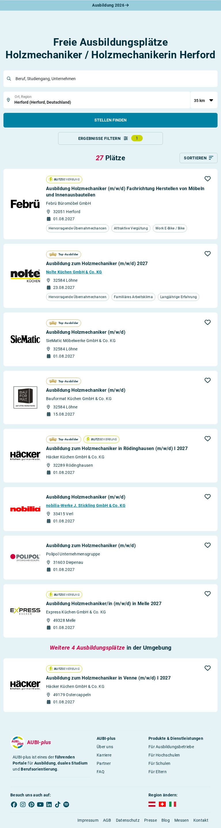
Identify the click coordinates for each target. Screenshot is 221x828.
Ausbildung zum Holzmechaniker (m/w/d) (91, 545)
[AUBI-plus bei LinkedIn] (49, 804)
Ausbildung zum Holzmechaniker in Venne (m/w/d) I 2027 (108, 678)
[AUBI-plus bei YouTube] (40, 804)
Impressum (87, 820)
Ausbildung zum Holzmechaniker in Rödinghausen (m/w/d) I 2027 (117, 448)
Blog (165, 820)
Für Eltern (157, 771)
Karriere (104, 755)
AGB (107, 820)
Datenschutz (128, 820)
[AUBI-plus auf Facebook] (14, 804)
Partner (104, 763)
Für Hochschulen (164, 755)
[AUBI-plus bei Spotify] (66, 804)
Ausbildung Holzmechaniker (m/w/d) (85, 332)
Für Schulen (159, 763)
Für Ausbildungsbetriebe (171, 746)
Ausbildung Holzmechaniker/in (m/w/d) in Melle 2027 (103, 603)
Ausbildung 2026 (108, 5)
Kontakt (200, 820)
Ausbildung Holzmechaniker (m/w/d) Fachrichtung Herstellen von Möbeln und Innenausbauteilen (125, 192)
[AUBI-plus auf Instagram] (22, 804)
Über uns (105, 746)
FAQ (100, 771)
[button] (208, 178)
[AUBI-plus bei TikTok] (57, 804)
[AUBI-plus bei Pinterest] (31, 804)
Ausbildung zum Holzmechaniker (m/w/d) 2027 (97, 263)
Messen (181, 820)
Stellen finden (110, 120)
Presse (150, 820)
